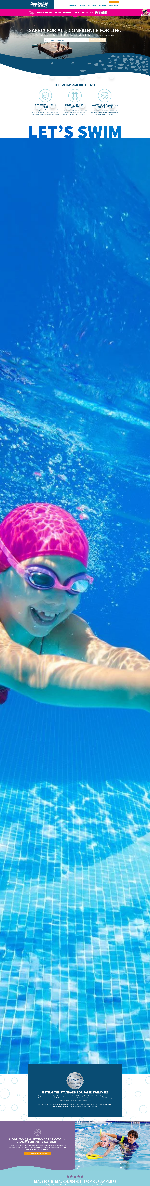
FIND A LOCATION (96, 40)
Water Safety (103, 5)
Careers (116, 5)
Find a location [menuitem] (114, 2)
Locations (83, 5)
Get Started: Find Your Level (37, 1154)
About (111, 5)
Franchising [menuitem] (104, 2)
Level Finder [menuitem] (97, 2)
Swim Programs (73, 5)
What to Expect (93, 5)
